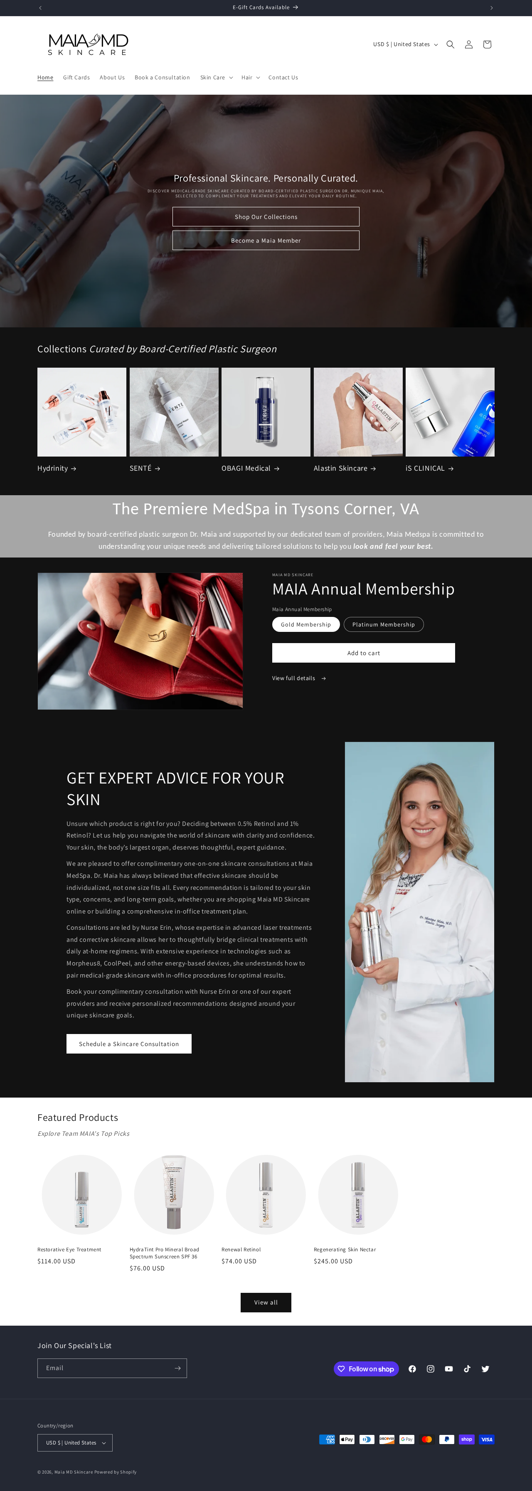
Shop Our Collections (266, 217)
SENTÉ (141, 468)
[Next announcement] (492, 8)
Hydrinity (52, 468)
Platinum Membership (383, 624)
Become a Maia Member (266, 240)
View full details (294, 678)
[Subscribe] (177, 1368)
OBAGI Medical (246, 468)
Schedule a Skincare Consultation (129, 1044)
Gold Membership (306, 624)
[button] (215, 77)
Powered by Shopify (115, 1472)
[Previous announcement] (40, 8)
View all (266, 1302)
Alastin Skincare (341, 468)
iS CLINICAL (425, 468)
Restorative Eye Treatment (69, 1249)
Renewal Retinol (241, 1249)
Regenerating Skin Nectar (345, 1249)
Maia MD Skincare (73, 1472)
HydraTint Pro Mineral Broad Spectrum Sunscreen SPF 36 (165, 1253)
